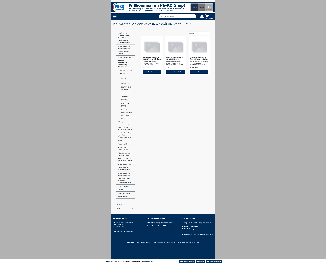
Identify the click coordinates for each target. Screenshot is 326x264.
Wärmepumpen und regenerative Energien (124, 123)
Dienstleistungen (124, 118)
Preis (118, 208)
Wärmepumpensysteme (126, 70)
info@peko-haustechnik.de (125, 223)
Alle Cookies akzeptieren (214, 261)
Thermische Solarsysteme (124, 95)
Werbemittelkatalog (124, 193)
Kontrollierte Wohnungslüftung (125, 100)
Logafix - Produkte (123, 186)
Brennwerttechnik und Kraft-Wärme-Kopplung (125, 128)
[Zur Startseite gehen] (119, 7)
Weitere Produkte (123, 144)
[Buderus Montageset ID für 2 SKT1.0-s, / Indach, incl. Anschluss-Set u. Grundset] (199, 46)
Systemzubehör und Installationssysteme (124, 47)
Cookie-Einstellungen (188, 229)
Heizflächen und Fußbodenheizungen (124, 41)
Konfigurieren (200, 261)
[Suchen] (161, 16)
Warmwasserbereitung (126, 112)
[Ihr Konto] (201, 16)
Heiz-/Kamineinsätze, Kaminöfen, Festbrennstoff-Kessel (124, 135)
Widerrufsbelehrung (153, 223)
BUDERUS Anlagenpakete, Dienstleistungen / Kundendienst (123, 64)
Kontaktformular (127, 231)
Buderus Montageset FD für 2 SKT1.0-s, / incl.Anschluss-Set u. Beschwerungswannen (174, 58)
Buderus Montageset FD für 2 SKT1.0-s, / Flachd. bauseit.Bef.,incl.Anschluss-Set (152, 58)
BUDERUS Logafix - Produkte (123, 53)
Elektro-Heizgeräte (125, 92)
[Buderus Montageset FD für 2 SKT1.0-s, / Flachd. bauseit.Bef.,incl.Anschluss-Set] (152, 46)
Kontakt (169, 226)
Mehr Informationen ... (149, 261)
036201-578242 (120, 225)
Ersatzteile (121, 140)
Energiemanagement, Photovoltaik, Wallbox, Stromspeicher (126, 88)
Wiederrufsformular (167, 223)
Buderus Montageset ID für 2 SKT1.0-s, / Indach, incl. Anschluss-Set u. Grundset (198, 58)
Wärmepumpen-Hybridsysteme (124, 74)
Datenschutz (194, 226)
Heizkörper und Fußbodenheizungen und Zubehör (124, 35)
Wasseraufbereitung (126, 109)
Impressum (185, 226)
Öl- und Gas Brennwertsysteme (125, 79)
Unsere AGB (162, 226)
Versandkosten (152, 226)
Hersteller (119, 204)
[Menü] (115, 16)
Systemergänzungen (125, 83)
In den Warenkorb (151, 72)
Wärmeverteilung (125, 115)
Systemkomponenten (124, 57)
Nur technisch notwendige (187, 261)
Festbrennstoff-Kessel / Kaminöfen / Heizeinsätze (126, 105)
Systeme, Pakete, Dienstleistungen (123, 148)
